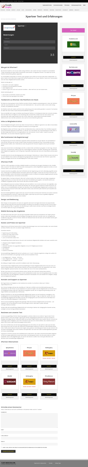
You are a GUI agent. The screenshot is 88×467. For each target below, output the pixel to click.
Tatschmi (8, 10)
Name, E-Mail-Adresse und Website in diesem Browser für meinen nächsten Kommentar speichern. (25, 447)
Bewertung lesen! (10, 369)
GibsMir (34, 10)
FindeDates (40, 10)
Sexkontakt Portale (47, 5)
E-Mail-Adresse (4, 435)
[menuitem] (7, 1)
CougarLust (65, 10)
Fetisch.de (3, 10)
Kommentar (3, 412)
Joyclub (18, 10)
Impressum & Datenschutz (7, 1)
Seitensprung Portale (76, 5)
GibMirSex (71, 10)
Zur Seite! (10, 366)
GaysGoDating (28, 10)
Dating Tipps (21, 1)
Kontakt (15, 1)
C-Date (22, 10)
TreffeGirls (46, 10)
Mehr (84, 5)
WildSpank (52, 10)
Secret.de (13, 10)
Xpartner (21, 26)
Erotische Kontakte (58, 5)
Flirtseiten (67, 5)
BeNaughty (77, 10)
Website (3, 441)
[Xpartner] (9, 27)
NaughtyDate (58, 10)
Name (2, 430)
